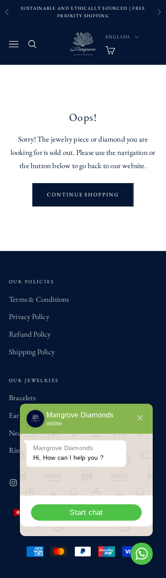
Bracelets (22, 397)
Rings (17, 450)
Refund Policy (30, 334)
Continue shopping (83, 194)
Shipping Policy (31, 352)
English (118, 37)
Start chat (86, 512)
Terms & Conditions (39, 299)
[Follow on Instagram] (13, 482)
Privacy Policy (29, 316)
